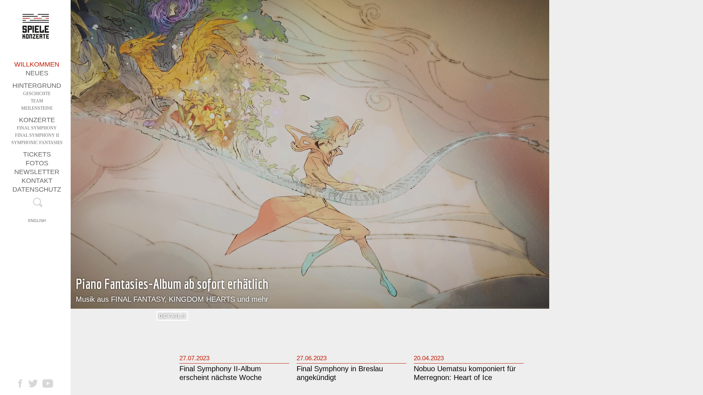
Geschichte (37, 93)
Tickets (37, 154)
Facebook (23, 383)
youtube (51, 383)
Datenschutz (36, 189)
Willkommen (36, 64)
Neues (37, 73)
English (37, 220)
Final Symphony (37, 128)
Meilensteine (37, 108)
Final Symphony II (37, 135)
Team (37, 101)
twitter (36, 383)
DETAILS (172, 316)
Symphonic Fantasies (37, 142)
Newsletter (36, 172)
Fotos (37, 163)
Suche (37, 204)
